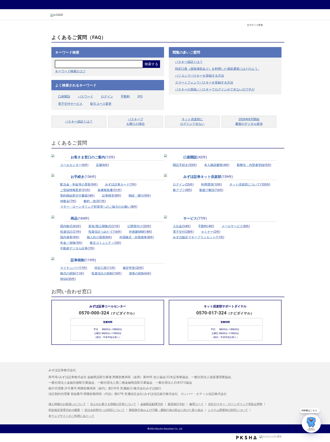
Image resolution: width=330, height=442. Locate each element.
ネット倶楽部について (249, 184)
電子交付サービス (70, 104)
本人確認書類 (216, 165)
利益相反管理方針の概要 (64, 410)
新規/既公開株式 (104, 226)
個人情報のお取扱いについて (67, 404)
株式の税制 (72, 273)
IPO (140, 96)
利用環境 (211, 184)
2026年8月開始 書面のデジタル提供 (249, 121)
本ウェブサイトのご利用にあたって (71, 416)
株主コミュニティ (105, 243)
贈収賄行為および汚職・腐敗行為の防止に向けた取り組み (166, 410)
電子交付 (183, 232)
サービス (195, 218)
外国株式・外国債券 (136, 237)
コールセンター (74, 165)
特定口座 (105, 268)
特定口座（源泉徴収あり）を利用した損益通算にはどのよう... (217, 69)
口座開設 (64, 96)
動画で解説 (211, 190)
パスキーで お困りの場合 (135, 121)
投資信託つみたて (104, 232)
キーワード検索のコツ (70, 71)
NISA (68, 279)
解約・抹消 (95, 201)
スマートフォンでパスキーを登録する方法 (204, 82)
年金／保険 (71, 243)
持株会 (68, 201)
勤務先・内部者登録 (254, 165)
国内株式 (70, 226)
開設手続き (185, 165)
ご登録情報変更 (75, 190)
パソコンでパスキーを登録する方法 (199, 75)
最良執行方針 (176, 404)
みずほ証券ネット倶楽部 (208, 177)
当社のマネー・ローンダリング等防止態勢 (235, 404)
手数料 (125, 96)
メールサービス (236, 226)
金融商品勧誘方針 (151, 404)
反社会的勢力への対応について (104, 410)
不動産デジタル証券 (77, 248)
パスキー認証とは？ (189, 62)
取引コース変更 (101, 104)
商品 (80, 218)
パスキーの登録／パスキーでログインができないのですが (215, 89)
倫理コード (196, 404)
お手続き (83, 177)
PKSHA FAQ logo (246, 437)
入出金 (182, 226)
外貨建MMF (140, 232)
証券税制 (83, 260)
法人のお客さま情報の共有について (113, 404)
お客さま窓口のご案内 (93, 157)
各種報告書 (109, 190)
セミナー (210, 232)
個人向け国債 (99, 237)
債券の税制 (140, 273)
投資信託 (70, 232)
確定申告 (133, 268)
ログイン (107, 96)
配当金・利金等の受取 (79, 184)
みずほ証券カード (120, 184)
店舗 (102, 165)
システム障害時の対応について (228, 410)
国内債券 (69, 237)
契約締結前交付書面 (77, 195)
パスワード (85, 96)
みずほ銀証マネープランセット (198, 237)
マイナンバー (73, 268)
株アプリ (182, 190)
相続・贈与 (140, 195)
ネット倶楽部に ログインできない (192, 121)
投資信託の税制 (106, 273)
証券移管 (111, 195)
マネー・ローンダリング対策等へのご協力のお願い (98, 206)
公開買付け (139, 226)
